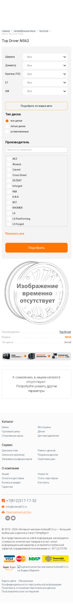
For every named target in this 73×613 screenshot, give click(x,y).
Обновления (25, 581)
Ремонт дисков (46, 450)
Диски (41, 431)
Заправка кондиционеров (17, 459)
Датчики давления (48, 435)
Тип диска (13, 114)
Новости (43, 474)
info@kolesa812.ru (16, 506)
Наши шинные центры (18, 512)
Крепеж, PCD (12, 73)
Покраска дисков (48, 454)
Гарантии (7, 486)
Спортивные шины (12, 435)
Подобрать (36, 248)
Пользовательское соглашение (20, 591)
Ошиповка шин (46, 459)
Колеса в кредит (11, 482)
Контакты (43, 482)
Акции (5, 474)
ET (6, 82)
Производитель (17, 142)
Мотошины (44, 427)
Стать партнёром (48, 478)
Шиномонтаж (10, 450)
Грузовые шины (11, 431)
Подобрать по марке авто (36, 105)
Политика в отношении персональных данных (29, 587)
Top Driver (65, 332)
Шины (5, 427)
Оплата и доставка (13, 478)
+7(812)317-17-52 (21, 501)
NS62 (68, 337)
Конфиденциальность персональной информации (31, 584)
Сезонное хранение (13, 454)
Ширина (10, 56)
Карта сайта (9, 581)
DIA (7, 91)
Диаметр (10, 65)
